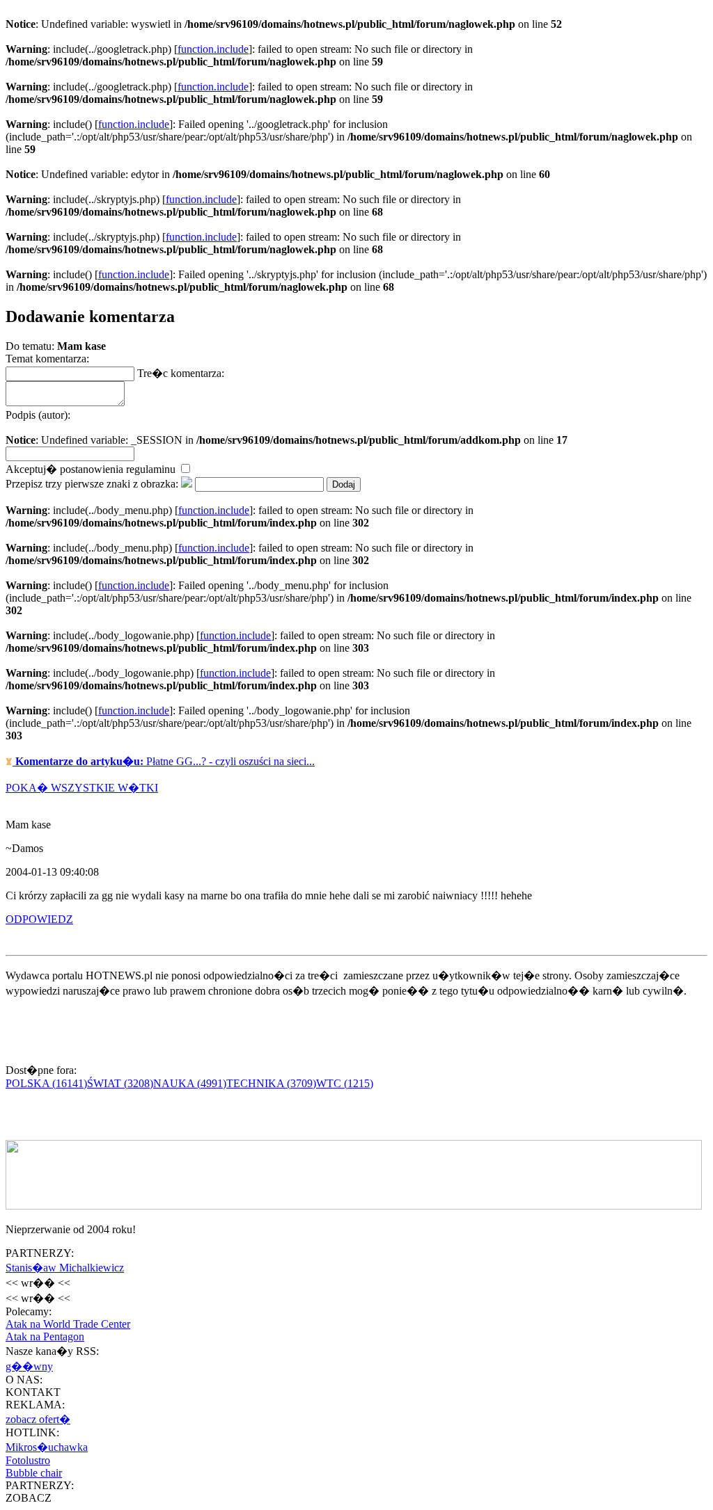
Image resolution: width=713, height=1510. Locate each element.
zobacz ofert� (38, 1419)
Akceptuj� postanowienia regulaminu (92, 469)
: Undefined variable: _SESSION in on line (286, 427)
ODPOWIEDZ (39, 919)
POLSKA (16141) (46, 1083)
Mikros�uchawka (47, 1447)
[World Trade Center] (354, 1206)
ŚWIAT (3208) (120, 1083)
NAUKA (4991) (189, 1083)
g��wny (29, 1366)
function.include (213, 49)
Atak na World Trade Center (68, 1324)
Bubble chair (34, 1473)
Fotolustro (28, 1460)
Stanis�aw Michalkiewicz (65, 1268)
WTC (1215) (344, 1083)
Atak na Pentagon (45, 1336)
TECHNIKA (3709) (271, 1083)
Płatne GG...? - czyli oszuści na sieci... (165, 761)
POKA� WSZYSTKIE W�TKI (82, 788)
